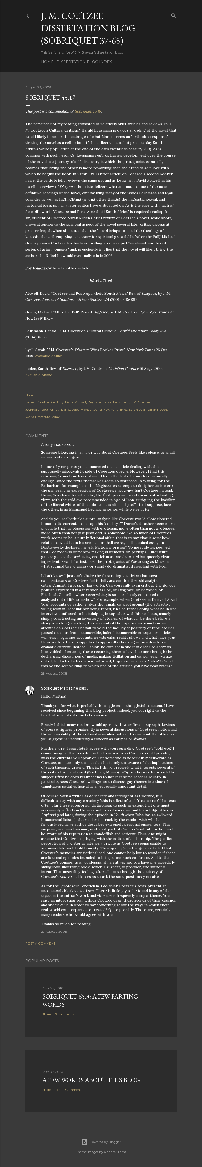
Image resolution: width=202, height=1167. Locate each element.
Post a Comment (40, 943)
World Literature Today (42, 417)
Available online (48, 356)
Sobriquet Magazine (59, 688)
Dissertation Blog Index (84, 62)
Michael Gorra (91, 409)
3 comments (64, 1014)
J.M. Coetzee (140, 402)
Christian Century (50, 402)
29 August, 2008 (54, 931)
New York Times (115, 409)
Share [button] (29, 395)
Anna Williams (115, 1152)
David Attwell (75, 402)
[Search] (173, 14)
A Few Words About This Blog (91, 1080)
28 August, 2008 (54, 673)
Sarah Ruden (157, 409)
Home (47, 62)
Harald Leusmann (115, 402)
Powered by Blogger (105, 1142)
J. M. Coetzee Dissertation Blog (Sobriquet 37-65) (88, 28)
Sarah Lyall (137, 409)
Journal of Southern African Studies (52, 409)
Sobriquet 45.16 (88, 111)
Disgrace (94, 402)
